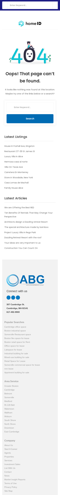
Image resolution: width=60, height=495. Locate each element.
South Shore (10, 420)
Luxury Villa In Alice (13, 156)
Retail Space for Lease (14, 361)
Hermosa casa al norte (16, 161)
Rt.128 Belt (9, 405)
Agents (7, 453)
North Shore (10, 424)
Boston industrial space (15, 330)
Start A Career (10, 449)
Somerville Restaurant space (17, 334)
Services (8, 460)
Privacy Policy (10, 487)
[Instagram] (13, 297)
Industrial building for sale (16, 353)
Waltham (8, 412)
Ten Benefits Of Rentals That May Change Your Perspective (28, 214)
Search (30, 118)
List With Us (9, 468)
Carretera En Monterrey (16, 172)
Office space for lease (14, 346)
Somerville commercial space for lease (22, 365)
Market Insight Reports (14, 479)
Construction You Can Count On (21, 248)
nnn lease (8, 369)
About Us (8, 445)
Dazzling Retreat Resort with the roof (23, 237)
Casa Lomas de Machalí (16, 182)
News (6, 476)
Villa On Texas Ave (13, 167)
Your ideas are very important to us (22, 242)
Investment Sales (12, 464)
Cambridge (9, 390)
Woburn (8, 416)
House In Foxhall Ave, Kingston (19, 146)
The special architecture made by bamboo (26, 227)
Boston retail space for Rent (17, 342)
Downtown (9, 428)
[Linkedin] (8, 297)
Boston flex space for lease (16, 338)
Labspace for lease (13, 349)
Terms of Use (10, 483)
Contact (8, 472)
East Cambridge (11, 431)
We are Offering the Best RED (19, 207)
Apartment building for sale (16, 372)
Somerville (9, 397)
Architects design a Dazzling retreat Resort (26, 221)
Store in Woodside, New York (18, 177)
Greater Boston (11, 386)
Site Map (8, 491)
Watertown (9, 409)
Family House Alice (13, 187)
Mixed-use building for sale (16, 357)
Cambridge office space (15, 327)
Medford (8, 401)
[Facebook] (18, 297)
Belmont (8, 393)
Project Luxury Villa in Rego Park (20, 232)
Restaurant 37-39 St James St (19, 151)
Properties (9, 456)
